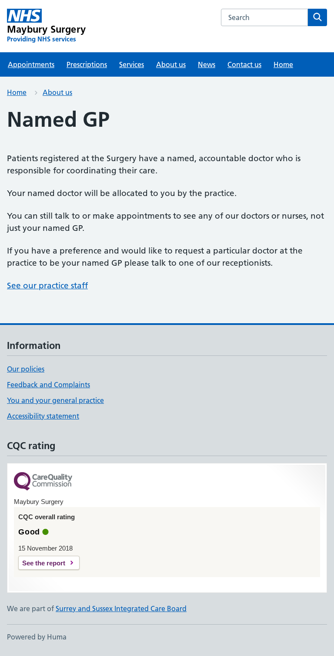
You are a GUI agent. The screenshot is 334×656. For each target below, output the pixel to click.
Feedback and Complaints (48, 384)
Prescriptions (87, 64)
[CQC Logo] (43, 482)
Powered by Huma (37, 636)
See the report (43, 563)
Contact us (244, 64)
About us (171, 64)
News (206, 64)
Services (131, 64)
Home (283, 64)
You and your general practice (55, 400)
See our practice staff (47, 286)
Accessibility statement (43, 416)
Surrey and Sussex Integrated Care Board (121, 608)
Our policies (25, 369)
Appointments (31, 64)
